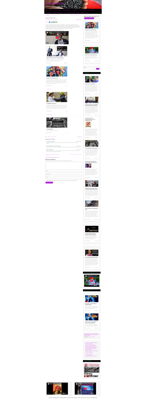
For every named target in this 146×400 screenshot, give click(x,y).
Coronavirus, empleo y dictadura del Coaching (75, 154)
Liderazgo (55, 136)
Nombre (46, 170)
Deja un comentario (79, 19)
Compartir (47, 22)
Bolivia (47, 136)
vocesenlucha (56, 19)
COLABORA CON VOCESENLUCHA (89, 18)
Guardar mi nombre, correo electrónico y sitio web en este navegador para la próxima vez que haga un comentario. (61, 180)
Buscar (85, 67)
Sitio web (46, 177)
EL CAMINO (49, 89)
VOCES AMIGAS (49, 114)
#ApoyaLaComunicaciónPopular (91, 350)
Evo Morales (52, 136)
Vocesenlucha (55, 3)
